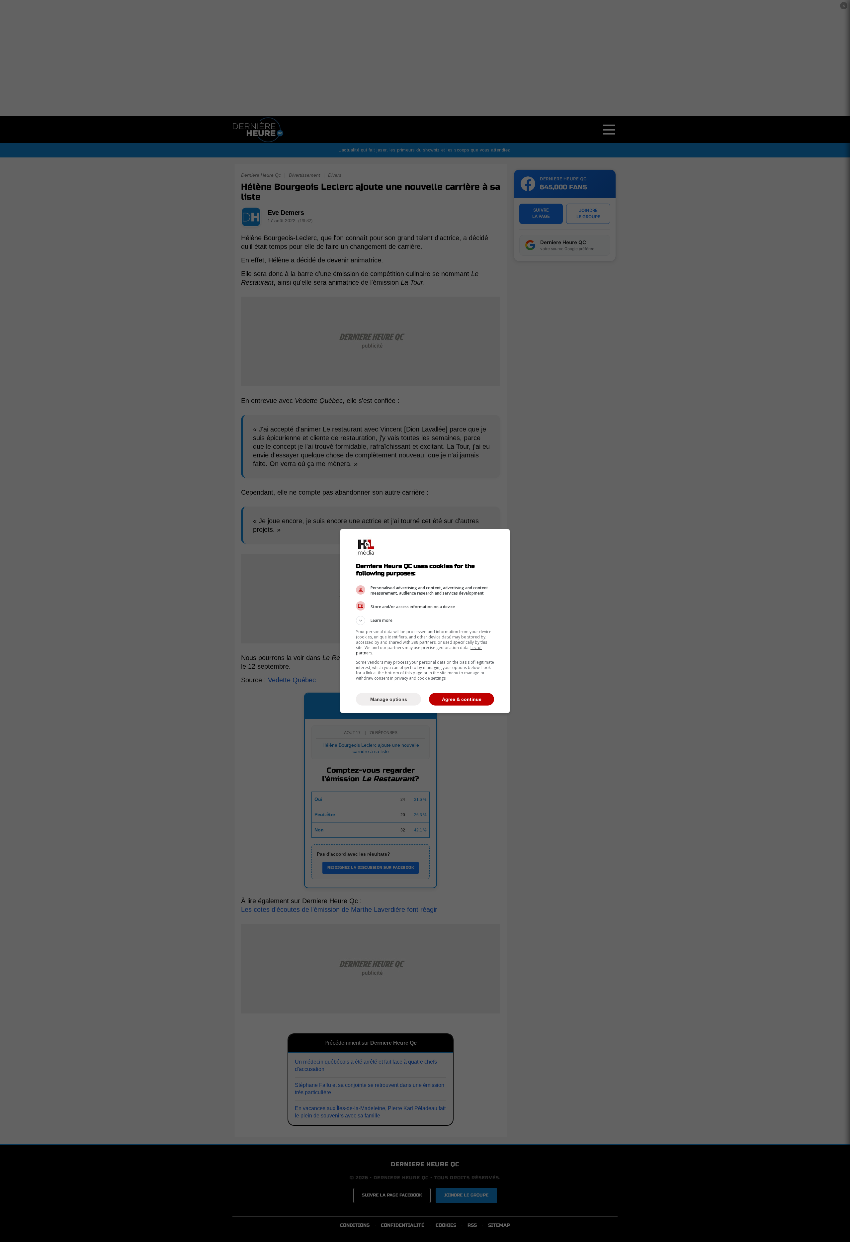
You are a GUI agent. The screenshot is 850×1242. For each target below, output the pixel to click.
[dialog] (425, 621)
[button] (425, 620)
